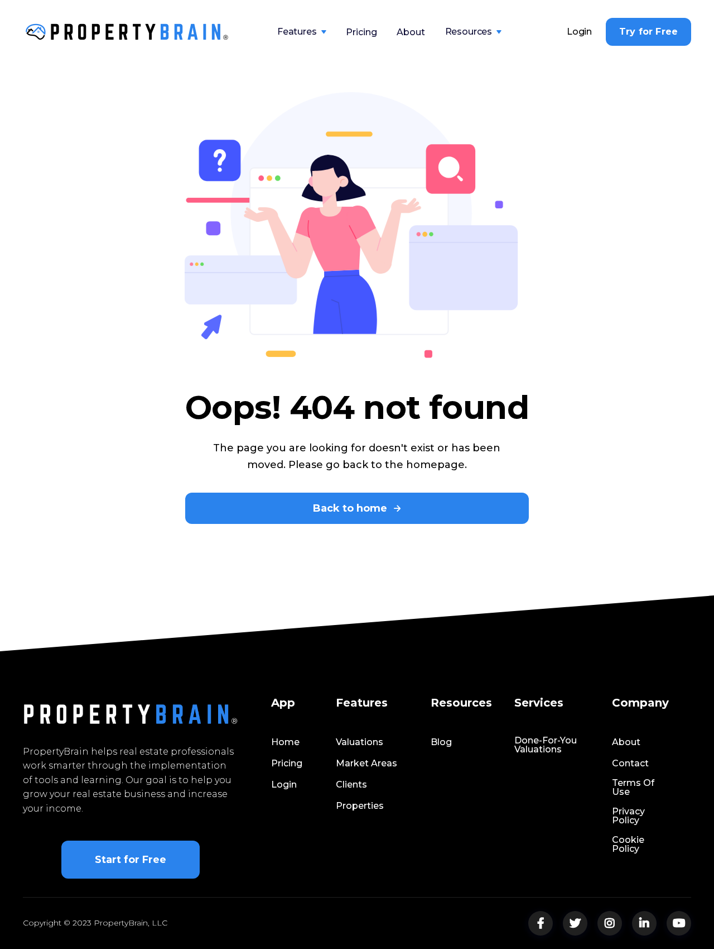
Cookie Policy (628, 844)
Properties (360, 806)
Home (285, 742)
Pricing (361, 32)
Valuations (359, 742)
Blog (441, 742)
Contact (630, 763)
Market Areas (366, 763)
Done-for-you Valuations (545, 745)
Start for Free (130, 859)
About (410, 32)
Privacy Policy (628, 816)
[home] (127, 32)
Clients (351, 784)
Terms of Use (633, 788)
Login (579, 32)
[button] (301, 32)
